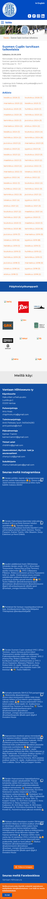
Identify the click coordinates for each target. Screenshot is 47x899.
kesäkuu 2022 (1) (12, 183)
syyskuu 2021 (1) (32, 200)
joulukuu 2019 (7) (12, 234)
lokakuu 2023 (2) (12, 149)
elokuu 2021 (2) (11, 206)
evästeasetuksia (9, 890)
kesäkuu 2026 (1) (12, 97)
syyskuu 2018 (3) (32, 268)
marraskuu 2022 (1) (13, 171)
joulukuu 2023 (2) (12, 143)
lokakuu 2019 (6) (12, 240)
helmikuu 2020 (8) (12, 228)
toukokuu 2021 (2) (12, 211)
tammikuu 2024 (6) (34, 137)
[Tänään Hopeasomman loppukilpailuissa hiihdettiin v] (23, 799)
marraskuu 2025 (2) (13, 103)
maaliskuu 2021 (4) (34, 211)
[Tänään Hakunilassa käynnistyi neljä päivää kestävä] (23, 541)
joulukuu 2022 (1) (33, 166)
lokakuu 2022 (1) (33, 171)
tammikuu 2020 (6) (34, 228)
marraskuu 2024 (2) (13, 126)
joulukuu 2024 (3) (33, 120)
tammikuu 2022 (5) (13, 194)
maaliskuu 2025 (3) (13, 114)
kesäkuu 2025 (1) (33, 103)
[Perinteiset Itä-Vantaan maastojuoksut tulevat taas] (23, 627)
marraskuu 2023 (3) (34, 143)
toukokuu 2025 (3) (12, 109)
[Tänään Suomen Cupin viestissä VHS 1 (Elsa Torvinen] (23, 670)
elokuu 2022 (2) (32, 177)
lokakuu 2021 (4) (12, 200)
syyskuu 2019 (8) (32, 240)
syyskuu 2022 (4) (12, 177)
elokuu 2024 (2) (32, 126)
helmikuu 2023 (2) (33, 160)
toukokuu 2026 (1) (33, 97)
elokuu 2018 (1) (11, 274)
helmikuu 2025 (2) (33, 114)
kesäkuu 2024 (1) (12, 132)
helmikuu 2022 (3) (33, 189)
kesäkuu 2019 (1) (32, 246)
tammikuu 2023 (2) (13, 166)
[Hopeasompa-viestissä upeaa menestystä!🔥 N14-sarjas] (23, 756)
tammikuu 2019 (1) (33, 257)
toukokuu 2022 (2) (34, 183)
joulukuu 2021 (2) (33, 194)
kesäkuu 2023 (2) (12, 154)
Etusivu (6, 37)
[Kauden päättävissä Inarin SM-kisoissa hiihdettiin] (23, 584)
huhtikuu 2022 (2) (12, 189)
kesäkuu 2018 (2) (33, 274)
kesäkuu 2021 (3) (33, 206)
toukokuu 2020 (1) (12, 223)
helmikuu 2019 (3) (12, 257)
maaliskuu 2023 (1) (12, 160)
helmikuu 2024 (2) (12, 137)
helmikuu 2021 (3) (12, 217)
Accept (7, 895)
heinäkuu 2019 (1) (12, 246)
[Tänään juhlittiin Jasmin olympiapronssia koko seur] (23, 498)
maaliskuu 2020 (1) (34, 223)
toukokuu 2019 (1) (12, 251)
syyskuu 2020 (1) (32, 217)
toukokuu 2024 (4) (34, 132)
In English (40, 3)
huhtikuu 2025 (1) (33, 109)
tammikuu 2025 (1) (12, 120)
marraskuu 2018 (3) (34, 263)
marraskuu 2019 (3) (34, 234)
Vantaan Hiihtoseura (12, 880)
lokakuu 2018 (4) (12, 268)
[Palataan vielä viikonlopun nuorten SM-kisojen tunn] (23, 842)
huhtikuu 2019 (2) (33, 251)
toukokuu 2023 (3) (33, 154)
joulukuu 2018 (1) (12, 263)
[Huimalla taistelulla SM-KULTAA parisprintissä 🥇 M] (23, 713)
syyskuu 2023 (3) (33, 149)
